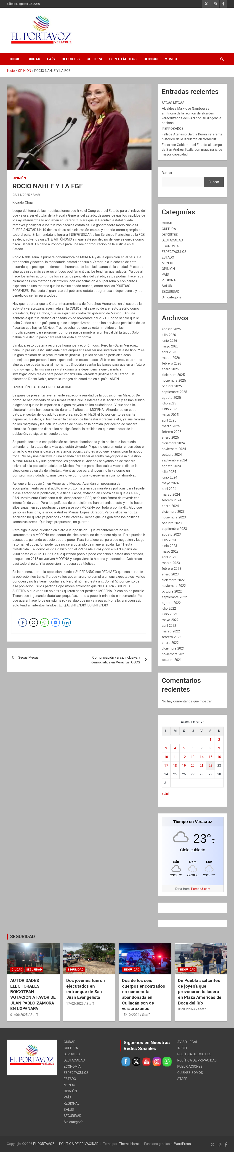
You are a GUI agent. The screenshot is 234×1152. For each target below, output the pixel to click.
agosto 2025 (171, 398)
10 (166, 757)
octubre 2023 (172, 523)
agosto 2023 (171, 534)
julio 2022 (169, 608)
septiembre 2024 (174, 460)
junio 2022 (169, 614)
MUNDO (171, 59)
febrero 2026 (171, 363)
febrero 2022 (171, 637)
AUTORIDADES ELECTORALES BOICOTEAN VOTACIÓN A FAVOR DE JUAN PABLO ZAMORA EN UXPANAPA (33, 994)
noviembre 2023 (174, 517)
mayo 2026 (170, 346)
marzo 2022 (171, 631)
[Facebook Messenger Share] (55, 622)
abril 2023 (169, 557)
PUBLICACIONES (189, 1066)
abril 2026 (169, 352)
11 (175, 757)
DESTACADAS (172, 240)
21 (201, 766)
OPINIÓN (151, 59)
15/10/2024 (130, 1015)
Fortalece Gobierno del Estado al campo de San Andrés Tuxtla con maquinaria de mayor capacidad (192, 149)
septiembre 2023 (174, 529)
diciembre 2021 (173, 648)
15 (210, 757)
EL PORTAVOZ (44, 1144)
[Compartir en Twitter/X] (33, 622)
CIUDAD (33, 59)
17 (166, 766)
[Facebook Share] (22, 622)
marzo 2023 (171, 563)
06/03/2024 (186, 1009)
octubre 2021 (172, 660)
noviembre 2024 (174, 449)
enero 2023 (170, 574)
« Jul (165, 794)
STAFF (182, 1079)
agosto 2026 (171, 329)
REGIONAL (170, 280)
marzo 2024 (171, 494)
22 (210, 766)
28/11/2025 (21, 195)
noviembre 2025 (174, 380)
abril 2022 (169, 626)
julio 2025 (169, 403)
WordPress (182, 1144)
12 (184, 757)
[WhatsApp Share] (44, 622)
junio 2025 (169, 409)
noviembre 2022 (174, 586)
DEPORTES (71, 59)
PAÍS (51, 59)
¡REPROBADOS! (173, 129)
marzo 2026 (171, 358)
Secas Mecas (28, 657)
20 (192, 766)
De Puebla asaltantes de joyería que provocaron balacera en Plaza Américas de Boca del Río (199, 992)
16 (219, 757)
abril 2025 (169, 420)
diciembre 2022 (173, 580)
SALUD (167, 286)
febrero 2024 (171, 500)
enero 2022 (170, 643)
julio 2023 (169, 540)
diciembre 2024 (173, 443)
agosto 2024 (171, 466)
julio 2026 (169, 335)
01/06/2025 (19, 1015)
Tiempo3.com (200, 889)
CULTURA (94, 59)
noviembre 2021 (174, 654)
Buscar (167, 173)
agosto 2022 (171, 603)
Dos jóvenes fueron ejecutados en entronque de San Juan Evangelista (85, 989)
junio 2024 (169, 477)
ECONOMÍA (170, 246)
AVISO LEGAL (187, 1042)
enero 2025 (170, 437)
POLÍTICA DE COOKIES (194, 1054)
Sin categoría (171, 297)
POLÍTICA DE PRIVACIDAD (197, 1060)
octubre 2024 (172, 455)
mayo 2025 (170, 415)
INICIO (15, 59)
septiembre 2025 (174, 392)
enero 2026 (170, 369)
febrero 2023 (171, 569)
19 (184, 766)
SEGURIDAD (170, 292)
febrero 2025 (171, 432)
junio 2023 (169, 546)
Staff (36, 195)
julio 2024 (169, 472)
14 (201, 757)
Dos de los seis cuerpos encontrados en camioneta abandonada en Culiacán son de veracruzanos (143, 994)
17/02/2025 (75, 1003)
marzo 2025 (171, 426)
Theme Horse (129, 1144)
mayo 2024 (170, 483)
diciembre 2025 (173, 375)
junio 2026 (169, 341)
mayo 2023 (170, 551)
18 (175, 766)
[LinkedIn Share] (66, 622)
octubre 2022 (172, 591)
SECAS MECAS (173, 103)
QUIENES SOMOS (190, 1073)
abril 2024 (169, 489)
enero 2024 (170, 506)
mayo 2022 (170, 620)
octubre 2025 (172, 386)
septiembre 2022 (174, 597)
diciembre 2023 (173, 512)
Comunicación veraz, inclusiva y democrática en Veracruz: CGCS (115, 659)
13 (192, 757)
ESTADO (168, 257)
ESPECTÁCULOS (123, 59)
